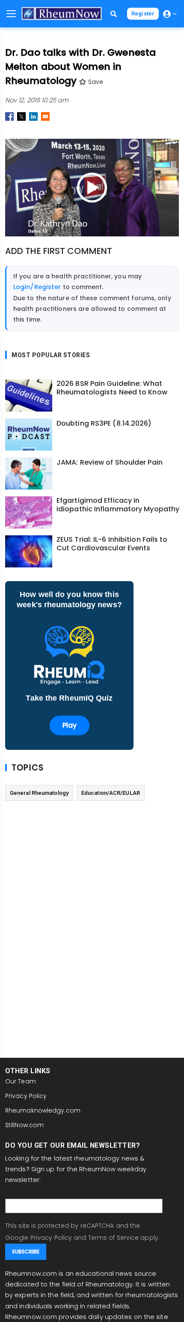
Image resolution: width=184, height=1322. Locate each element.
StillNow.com (24, 1125)
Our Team (20, 1081)
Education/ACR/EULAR (110, 793)
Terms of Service (113, 1237)
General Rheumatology (39, 793)
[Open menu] (11, 13)
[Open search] (114, 13)
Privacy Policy (26, 1096)
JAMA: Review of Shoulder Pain (109, 462)
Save (94, 82)
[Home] (61, 13)
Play (69, 725)
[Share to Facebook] (9, 116)
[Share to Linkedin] (33, 116)
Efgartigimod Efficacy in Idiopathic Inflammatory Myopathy (117, 504)
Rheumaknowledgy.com (42, 1110)
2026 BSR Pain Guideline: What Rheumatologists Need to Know (111, 388)
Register (142, 13)
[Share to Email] (45, 116)
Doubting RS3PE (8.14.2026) (104, 423)
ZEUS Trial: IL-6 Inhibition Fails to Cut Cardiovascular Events (112, 543)
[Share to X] (21, 116)
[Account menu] (170, 13)
